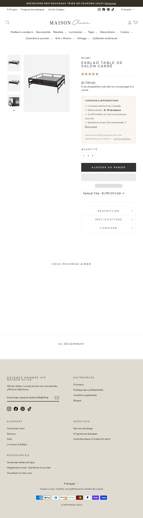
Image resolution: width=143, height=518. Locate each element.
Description (108, 210)
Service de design (83, 428)
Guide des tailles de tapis (21, 462)
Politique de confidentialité (88, 389)
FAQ (9, 439)
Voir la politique (122, 138)
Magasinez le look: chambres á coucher (29, 467)
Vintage (82, 38)
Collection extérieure (105, 38)
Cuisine (125, 32)
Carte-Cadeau (56, 9)
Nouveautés (43, 32)
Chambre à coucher (38, 38)
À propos (78, 384)
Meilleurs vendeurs (22, 32)
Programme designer (33, 9)
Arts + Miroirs (63, 38)
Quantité (89, 149)
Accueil (85, 57)
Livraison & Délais (17, 444)
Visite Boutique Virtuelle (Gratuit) (92, 439)
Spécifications (108, 219)
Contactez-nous (16, 428)
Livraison (108, 228)
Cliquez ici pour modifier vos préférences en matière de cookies (71, 489)
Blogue (77, 400)
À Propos (12, 9)
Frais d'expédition (91, 86)
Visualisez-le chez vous (19, 472)
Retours (11, 433)
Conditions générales (85, 395)
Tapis (91, 32)
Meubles (58, 32)
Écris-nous (91, 126)
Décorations (107, 32)
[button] (90, 74)
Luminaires (76, 32)
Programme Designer (85, 433)
